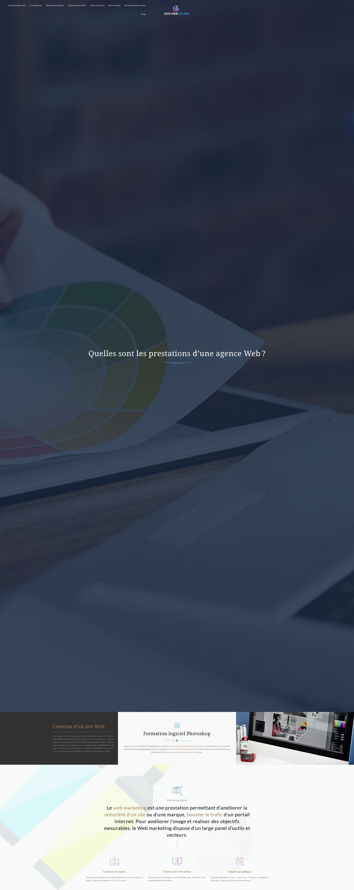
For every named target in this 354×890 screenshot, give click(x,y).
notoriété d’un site (125, 814)
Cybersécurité (97, 5)
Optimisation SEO (77, 5)
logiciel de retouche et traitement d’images (182, 752)
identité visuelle (118, 880)
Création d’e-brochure (177, 871)
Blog (143, 14)
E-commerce (36, 5)
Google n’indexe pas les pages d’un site (92, 739)
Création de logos (114, 871)
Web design (115, 5)
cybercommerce (75, 748)
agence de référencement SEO (71, 736)
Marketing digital (55, 5)
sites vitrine (58, 748)
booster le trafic (205, 814)
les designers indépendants (184, 749)
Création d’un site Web (79, 726)
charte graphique (238, 877)
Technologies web (17, 5)
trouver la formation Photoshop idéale (186, 746)
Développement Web (135, 5)
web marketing (129, 808)
